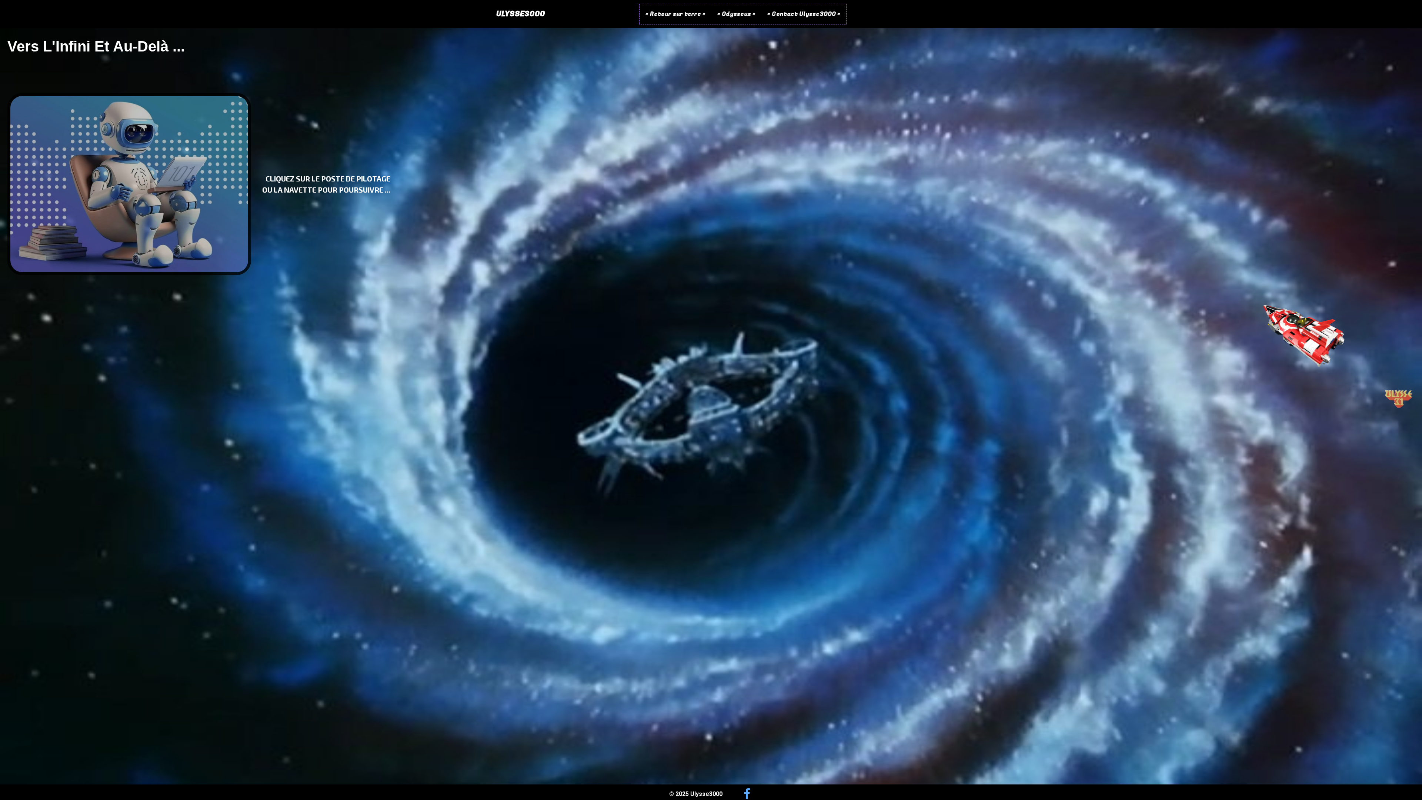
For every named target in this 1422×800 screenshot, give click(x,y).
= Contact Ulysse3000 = (803, 14)
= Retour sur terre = (675, 14)
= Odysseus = (736, 14)
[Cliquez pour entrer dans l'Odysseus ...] (129, 184)
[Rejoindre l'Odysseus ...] (1303, 334)
